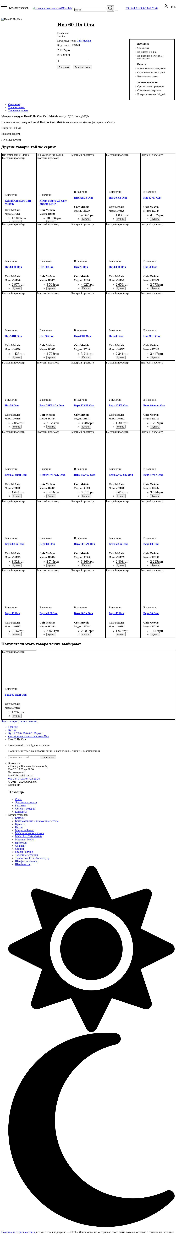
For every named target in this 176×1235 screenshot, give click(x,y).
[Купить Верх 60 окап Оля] (155, 427)
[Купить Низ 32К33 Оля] (86, 219)
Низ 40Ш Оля (82, 336)
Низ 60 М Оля (117, 267)
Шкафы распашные (26, 861)
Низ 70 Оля (81, 267)
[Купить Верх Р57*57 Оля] (86, 496)
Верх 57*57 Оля (153, 474)
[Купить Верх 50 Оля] (17, 634)
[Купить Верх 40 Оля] (121, 634)
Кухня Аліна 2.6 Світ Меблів (18, 202)
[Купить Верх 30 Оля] (155, 634)
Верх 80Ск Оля (14, 544)
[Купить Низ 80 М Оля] (17, 288)
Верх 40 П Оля (49, 613)
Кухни (19, 827)
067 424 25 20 (150, 8)
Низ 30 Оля (12, 405)
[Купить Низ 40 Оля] (121, 357)
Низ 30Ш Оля (151, 336)
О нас (18, 799)
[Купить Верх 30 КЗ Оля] (121, 427)
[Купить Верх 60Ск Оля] (121, 565)
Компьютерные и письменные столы (36, 821)
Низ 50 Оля (46, 336)
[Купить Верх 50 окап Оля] (17, 496)
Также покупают (18, 110)
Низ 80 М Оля (13, 267)
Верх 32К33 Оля (84, 405)
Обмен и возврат (25, 808)
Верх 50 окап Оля (16, 474)
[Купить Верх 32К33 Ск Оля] (51, 427)
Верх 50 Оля (12, 613)
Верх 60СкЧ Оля (84, 544)
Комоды (20, 817)
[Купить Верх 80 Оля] (51, 565)
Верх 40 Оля (116, 613)
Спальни (20, 845)
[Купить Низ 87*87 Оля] (155, 219)
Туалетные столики (26, 854)
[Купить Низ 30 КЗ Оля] (121, 219)
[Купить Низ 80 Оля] (51, 288)
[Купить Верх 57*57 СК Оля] (121, 496)
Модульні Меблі (24, 839)
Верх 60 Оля (151, 544)
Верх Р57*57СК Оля (52, 474)
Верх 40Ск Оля (83, 613)
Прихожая (21, 842)
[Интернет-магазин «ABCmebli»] (52, 8)
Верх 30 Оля (151, 613)
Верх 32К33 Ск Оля (52, 405)
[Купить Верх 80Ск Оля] (17, 565)
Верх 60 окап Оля (154, 405)
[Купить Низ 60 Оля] (155, 288)
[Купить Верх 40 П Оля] (51, 634)
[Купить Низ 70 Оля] (86, 288)
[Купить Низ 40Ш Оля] (86, 357)
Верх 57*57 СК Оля (121, 474)
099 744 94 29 (134, 8)
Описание (14, 104)
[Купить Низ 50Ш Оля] (17, 357)
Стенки (19, 848)
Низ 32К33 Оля (83, 197)
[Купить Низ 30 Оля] (17, 427)
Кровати (20, 824)
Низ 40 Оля (116, 336)
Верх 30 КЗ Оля (118, 405)
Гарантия (20, 805)
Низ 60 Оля (150, 267)
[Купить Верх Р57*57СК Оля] (51, 496)
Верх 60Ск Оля (118, 544)
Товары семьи (16, 107)
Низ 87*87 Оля (152, 197)
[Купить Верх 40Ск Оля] (86, 634)
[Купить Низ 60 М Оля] (121, 288)
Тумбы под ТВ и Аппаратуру (32, 858)
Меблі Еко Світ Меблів (28, 836)
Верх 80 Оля (47, 544)
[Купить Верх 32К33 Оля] (86, 427)
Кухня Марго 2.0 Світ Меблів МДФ (53, 202)
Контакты (21, 811)
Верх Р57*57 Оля (84, 474)
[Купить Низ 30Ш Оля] (155, 357)
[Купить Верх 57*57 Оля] (155, 496)
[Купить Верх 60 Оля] (155, 565)
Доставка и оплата (26, 802)
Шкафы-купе (22, 864)
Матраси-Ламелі (24, 830)
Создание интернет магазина (18, 1232)
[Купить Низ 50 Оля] (51, 357)
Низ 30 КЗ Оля (118, 197)
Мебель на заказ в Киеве (29, 833)
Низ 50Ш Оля (13, 336)
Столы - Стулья (24, 851)
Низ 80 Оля (46, 267)
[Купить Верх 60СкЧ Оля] (86, 565)
